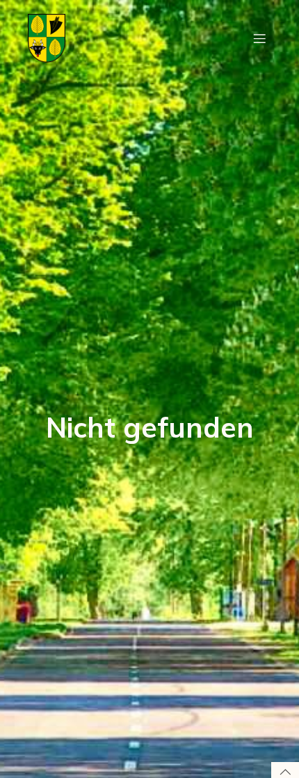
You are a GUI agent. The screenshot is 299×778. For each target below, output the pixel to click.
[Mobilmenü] (259, 38)
